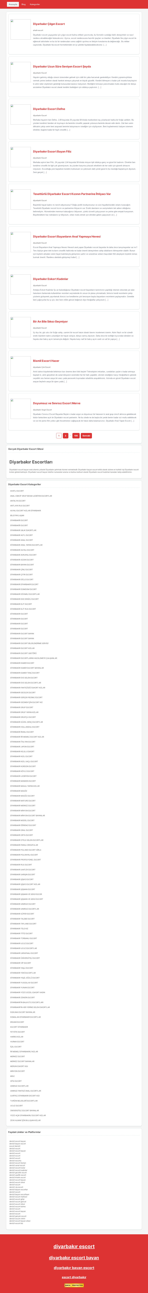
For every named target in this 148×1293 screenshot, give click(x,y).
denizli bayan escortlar (18, 1189)
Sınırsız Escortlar (19, 1086)
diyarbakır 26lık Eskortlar (23, 530)
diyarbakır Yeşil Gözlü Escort (25, 978)
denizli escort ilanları (17, 1163)
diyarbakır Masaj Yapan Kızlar (25, 786)
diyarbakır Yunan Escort (22, 987)
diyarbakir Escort (40, 200)
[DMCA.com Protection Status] (74, 1287)
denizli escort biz (16, 1223)
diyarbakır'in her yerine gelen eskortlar (30, 1007)
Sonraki (86, 435)
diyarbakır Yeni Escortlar (23, 973)
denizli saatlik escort (17, 1175)
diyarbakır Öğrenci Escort (23, 825)
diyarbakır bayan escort (74, 1268)
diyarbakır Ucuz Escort (21, 943)
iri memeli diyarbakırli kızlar (24, 1051)
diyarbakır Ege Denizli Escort (24, 599)
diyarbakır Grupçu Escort (23, 717)
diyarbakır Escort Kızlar (22, 648)
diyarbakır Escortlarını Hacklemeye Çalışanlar (33, 658)
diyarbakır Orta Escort (21, 835)
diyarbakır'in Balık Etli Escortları (26, 1002)
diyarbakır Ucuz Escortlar (23, 948)
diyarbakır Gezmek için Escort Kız (26, 702)
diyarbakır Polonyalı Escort (24, 855)
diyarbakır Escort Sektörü (23, 653)
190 (76, 435)
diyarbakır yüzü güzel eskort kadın (27, 992)
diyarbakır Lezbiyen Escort (23, 776)
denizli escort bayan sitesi (19, 1221)
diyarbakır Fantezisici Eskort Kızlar (27, 688)
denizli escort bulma (17, 1206)
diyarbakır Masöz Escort (22, 796)
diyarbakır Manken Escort (23, 781)
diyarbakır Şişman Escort (22, 889)
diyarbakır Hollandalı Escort (24, 727)
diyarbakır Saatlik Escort (22, 870)
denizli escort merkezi (18, 1197)
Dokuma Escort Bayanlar (22, 1012)
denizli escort (14, 1148)
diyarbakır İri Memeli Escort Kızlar (27, 737)
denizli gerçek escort (17, 1216)
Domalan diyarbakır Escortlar (25, 1017)
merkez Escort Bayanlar (22, 1061)
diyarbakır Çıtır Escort (41, 367)
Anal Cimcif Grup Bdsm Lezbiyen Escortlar (31, 496)
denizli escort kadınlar (18, 1170)
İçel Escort (16, 1047)
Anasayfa (13, 4)
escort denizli (14, 1146)
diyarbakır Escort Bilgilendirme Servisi (29, 643)
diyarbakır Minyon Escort (22, 811)
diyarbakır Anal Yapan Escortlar (26, 545)
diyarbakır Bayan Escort (22, 565)
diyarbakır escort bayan (74, 1257)
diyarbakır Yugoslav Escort (24, 983)
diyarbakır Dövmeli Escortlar (25, 594)
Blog (24, 4)
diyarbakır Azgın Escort (42, 410)
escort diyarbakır (74, 1277)
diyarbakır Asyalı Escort (22, 550)
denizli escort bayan (17, 1141)
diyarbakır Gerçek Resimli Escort (26, 697)
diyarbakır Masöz (18, 791)
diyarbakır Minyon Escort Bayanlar (27, 815)
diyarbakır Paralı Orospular (24, 845)
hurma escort (17, 1042)
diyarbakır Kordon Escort (23, 766)
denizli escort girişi (16, 1199)
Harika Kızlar (16, 1037)
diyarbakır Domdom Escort (23, 589)
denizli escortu (15, 1161)
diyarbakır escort (74, 1246)
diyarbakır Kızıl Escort (21, 756)
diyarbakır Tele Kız (19, 928)
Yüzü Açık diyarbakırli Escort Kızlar (28, 1115)
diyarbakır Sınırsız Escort (23, 904)
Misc (12, 1076)
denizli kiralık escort (17, 1177)
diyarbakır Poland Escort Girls (25, 850)
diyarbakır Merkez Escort (22, 806)
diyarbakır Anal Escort (21, 540)
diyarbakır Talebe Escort (22, 919)
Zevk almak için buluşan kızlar (25, 1120)
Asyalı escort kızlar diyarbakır (25, 510)
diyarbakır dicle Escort (21, 579)
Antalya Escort (18, 501)
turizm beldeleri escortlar (24, 1101)
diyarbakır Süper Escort (22, 914)
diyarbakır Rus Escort (21, 865)
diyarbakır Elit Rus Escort (23, 609)
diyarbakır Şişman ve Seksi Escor (26, 894)
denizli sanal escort (17, 1165)
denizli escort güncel (17, 1202)
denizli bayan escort (17, 1144)
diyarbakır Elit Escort (21, 604)
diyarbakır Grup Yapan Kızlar (24, 712)
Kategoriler (35, 4)
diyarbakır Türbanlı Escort (23, 938)
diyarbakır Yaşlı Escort (21, 968)
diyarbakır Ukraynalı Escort (24, 953)
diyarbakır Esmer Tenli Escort (25, 673)
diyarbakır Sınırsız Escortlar (24, 909)
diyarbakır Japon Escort (22, 747)
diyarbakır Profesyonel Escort (25, 860)
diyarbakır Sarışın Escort (22, 874)
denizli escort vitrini (17, 1218)
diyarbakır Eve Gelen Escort (24, 678)
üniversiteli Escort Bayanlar (24, 1110)
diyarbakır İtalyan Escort (22, 742)
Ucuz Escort (16, 1106)
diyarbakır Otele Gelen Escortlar (26, 840)
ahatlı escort (38, 30)
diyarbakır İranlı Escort (22, 732)
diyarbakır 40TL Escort (21, 535)
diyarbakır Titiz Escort (21, 933)
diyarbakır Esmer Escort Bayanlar (27, 668)
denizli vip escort (16, 1187)
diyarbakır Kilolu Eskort (22, 751)
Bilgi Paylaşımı (17, 515)
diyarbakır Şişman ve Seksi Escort (26, 899)
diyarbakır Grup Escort (21, 707)
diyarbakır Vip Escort (20, 963)
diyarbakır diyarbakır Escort (24, 584)
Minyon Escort (17, 1071)
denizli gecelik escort (18, 1172)
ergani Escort (17, 1022)
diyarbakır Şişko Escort (22, 879)
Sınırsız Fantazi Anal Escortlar (25, 1091)
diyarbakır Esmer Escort (22, 663)
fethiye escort (17, 1032)
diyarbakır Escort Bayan (22, 633)
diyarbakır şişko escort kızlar (25, 884)
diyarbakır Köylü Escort (22, 771)
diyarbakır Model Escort (22, 820)
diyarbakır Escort (40, 73)
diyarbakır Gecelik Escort (23, 692)
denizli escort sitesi (17, 1182)
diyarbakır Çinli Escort (21, 569)
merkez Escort (17, 1056)
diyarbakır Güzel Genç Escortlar (26, 722)
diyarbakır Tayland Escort (23, 924)
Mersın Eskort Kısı (19, 1066)
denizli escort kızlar (17, 1168)
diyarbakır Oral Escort (21, 830)
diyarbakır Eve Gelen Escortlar (25, 683)
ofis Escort (16, 1081)
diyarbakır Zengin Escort (22, 997)
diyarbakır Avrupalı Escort (23, 555)
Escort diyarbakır (19, 1027)
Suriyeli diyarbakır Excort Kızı (25, 1096)
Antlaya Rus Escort (20, 506)
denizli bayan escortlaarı (19, 1194)
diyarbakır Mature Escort (23, 801)
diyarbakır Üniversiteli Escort (25, 958)
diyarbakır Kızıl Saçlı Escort (24, 761)
